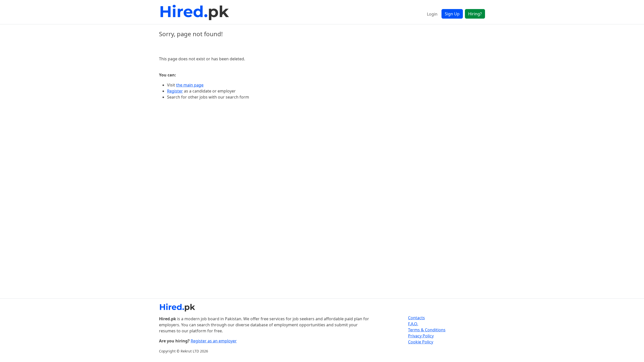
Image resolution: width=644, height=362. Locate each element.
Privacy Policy (421, 336)
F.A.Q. (413, 324)
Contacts (416, 318)
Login (432, 14)
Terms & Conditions (427, 330)
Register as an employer (214, 341)
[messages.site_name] (195, 12)
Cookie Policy (420, 342)
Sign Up (452, 14)
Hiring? (475, 14)
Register (175, 91)
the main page (190, 85)
